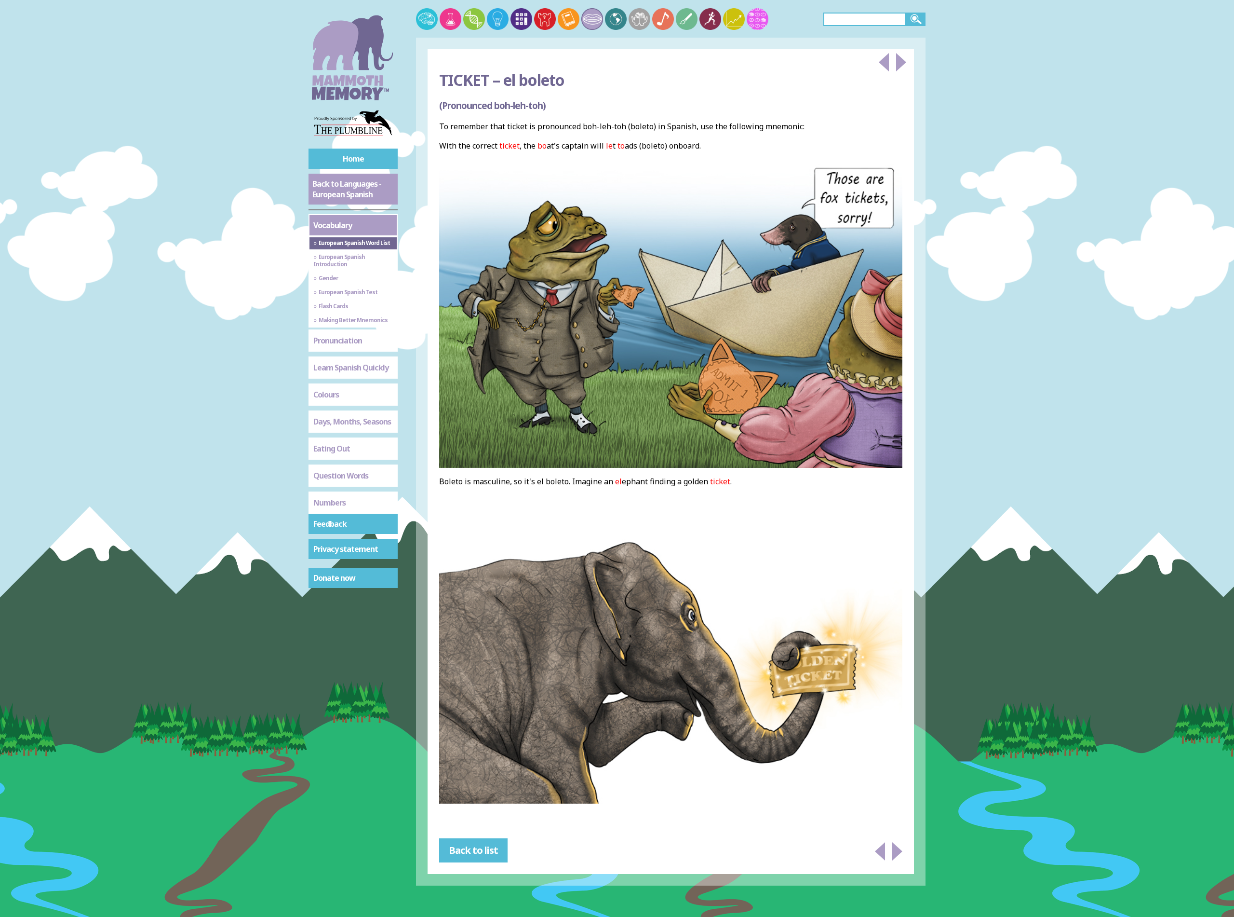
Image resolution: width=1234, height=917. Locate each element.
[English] (568, 19)
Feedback (330, 524)
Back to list (473, 850)
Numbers (329, 502)
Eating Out (331, 448)
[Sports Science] (710, 19)
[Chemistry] (450, 19)
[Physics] (498, 19)
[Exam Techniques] (757, 19)
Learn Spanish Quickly (351, 367)
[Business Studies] (734, 19)
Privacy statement (345, 549)
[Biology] (474, 19)
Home (353, 158)
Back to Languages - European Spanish (346, 189)
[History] (545, 19)
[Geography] (616, 19)
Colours (326, 394)
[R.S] (639, 19)
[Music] (663, 19)
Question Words (340, 475)
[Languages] (592, 19)
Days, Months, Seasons (352, 421)
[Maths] (521, 19)
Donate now (334, 578)
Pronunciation (337, 340)
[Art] (686, 19)
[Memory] (427, 19)
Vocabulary (332, 225)
